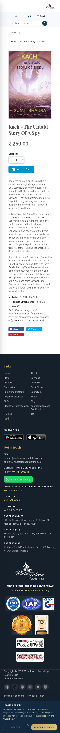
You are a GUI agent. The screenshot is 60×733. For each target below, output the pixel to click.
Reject (15, 727)
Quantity (13, 153)
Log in (27, 16)
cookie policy (44, 716)
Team (34, 396)
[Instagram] (22, 687)
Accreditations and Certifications (40, 408)
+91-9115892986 (20, 471)
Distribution (10, 387)
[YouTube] (38, 687)
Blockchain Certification (16, 406)
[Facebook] (7, 687)
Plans (6, 377)
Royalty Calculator (13, 396)
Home (13, 32)
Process (8, 382)
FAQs (6, 401)
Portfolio (35, 382)
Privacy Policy (9, 719)
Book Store (37, 387)
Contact (8, 414)
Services (35, 377)
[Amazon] (45, 687)
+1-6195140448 (12, 500)
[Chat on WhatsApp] (30, 479)
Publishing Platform (14, 392)
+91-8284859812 (13, 490)
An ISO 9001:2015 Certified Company (30, 590)
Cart (40, 16)
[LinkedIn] (30, 687)
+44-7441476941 (13, 510)
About (34, 373)
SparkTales (37, 392)
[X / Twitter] (15, 687)
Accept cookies (44, 727)
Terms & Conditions (14, 695)
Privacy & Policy (36, 695)
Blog (33, 401)
